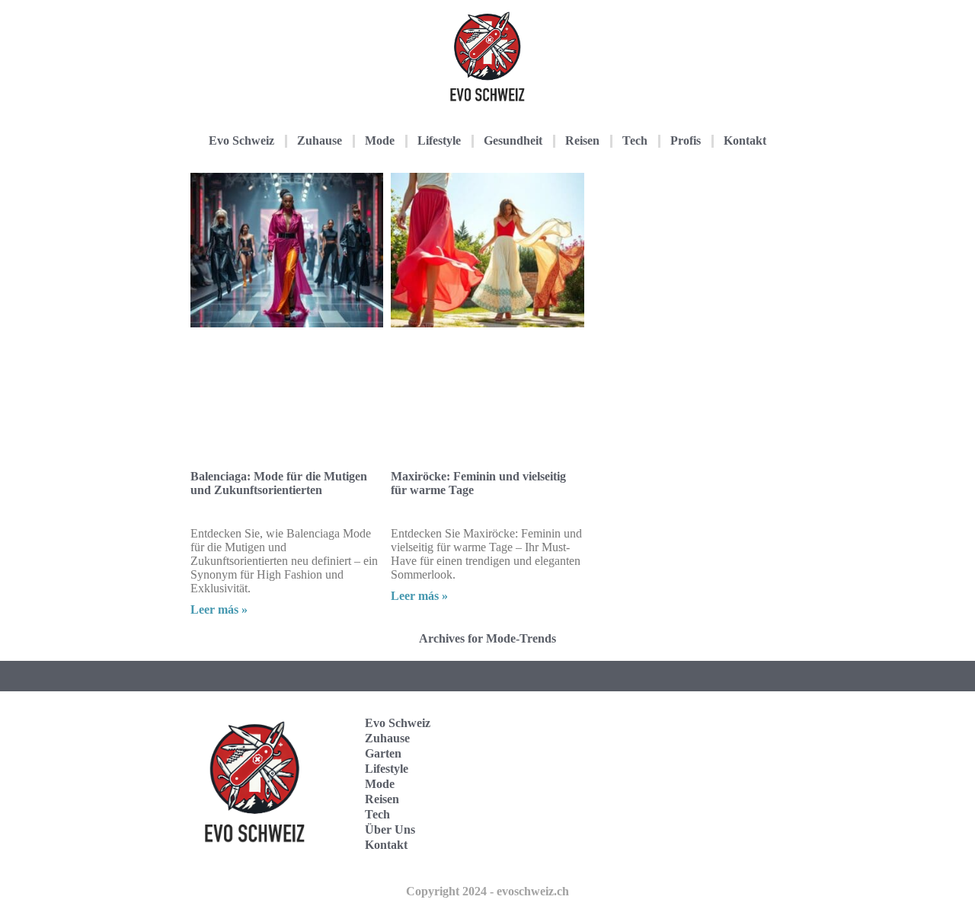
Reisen (582, 140)
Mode (380, 140)
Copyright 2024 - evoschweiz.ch (487, 891)
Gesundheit (513, 140)
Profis (685, 140)
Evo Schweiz (241, 140)
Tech (634, 140)
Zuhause (319, 140)
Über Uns (390, 829)
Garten (383, 753)
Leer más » (219, 609)
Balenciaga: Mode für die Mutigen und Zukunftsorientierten (278, 483)
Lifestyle (439, 140)
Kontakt (745, 140)
